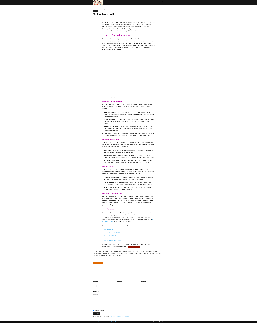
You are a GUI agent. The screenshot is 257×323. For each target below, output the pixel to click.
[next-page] (96, 286)
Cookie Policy (155, 321)
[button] (162, 2)
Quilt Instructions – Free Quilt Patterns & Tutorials (103, 321)
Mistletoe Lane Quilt (109, 238)
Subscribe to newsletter (99, 310)
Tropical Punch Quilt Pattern (112, 232)
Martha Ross (98, 17)
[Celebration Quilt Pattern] (128, 274)
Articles (150, 321)
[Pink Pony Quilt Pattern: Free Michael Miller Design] (104, 274)
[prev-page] (93, 286)
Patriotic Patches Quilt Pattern (112, 240)
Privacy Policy (161, 321)
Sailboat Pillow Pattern (110, 235)
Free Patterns (95, 9)
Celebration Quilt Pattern (121, 282)
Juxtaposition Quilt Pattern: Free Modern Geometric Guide (152, 282)
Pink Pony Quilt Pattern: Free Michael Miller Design (102, 282)
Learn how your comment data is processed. (120, 316)
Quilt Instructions (109, 229)
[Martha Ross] (94, 18)
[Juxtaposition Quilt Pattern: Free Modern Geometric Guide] (152, 274)
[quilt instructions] (98, 2)
